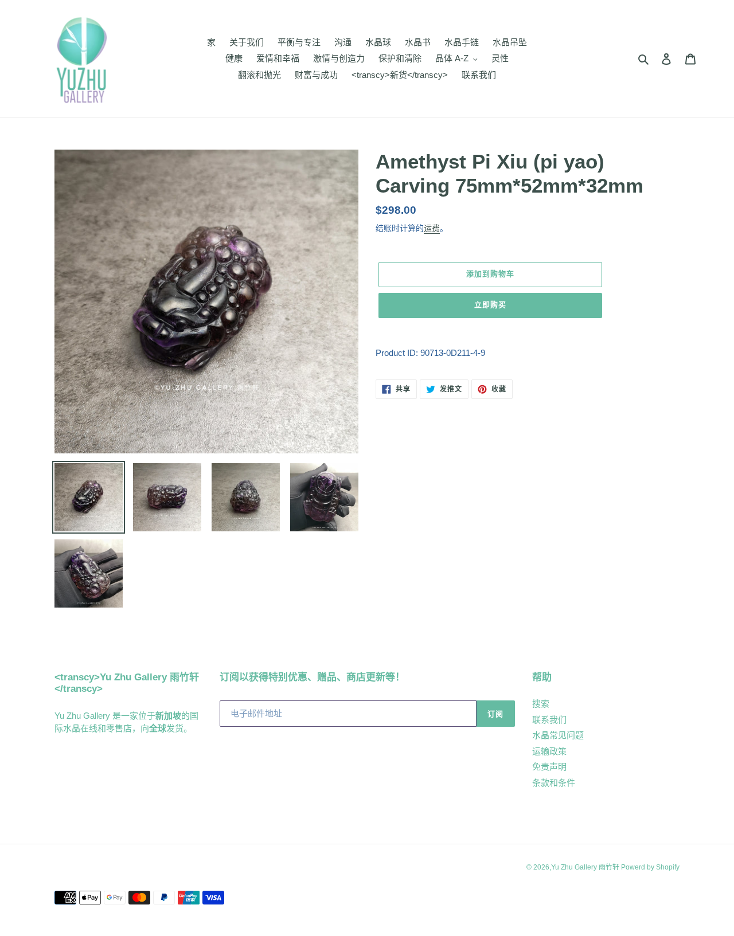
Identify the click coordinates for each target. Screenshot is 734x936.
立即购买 (490, 304)
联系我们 (549, 719)
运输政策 (549, 751)
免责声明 (549, 766)
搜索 (540, 703)
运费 (432, 228)
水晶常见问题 (558, 735)
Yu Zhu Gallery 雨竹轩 (586, 867)
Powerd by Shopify (650, 867)
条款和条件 (553, 783)
